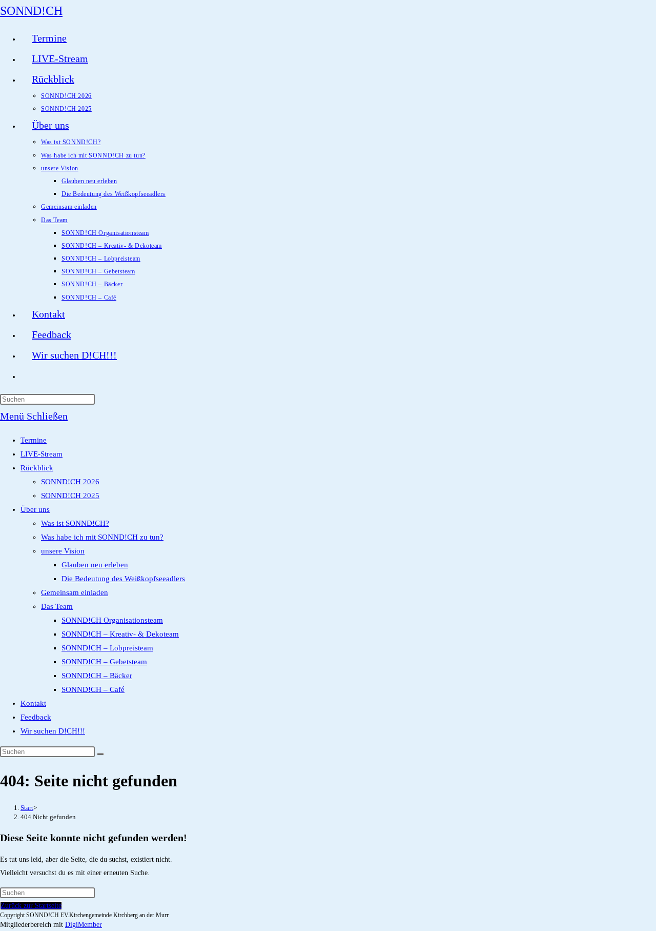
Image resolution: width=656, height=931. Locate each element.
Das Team (57, 606)
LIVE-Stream (41, 454)
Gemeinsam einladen (74, 592)
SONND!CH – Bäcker (96, 675)
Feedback (35, 717)
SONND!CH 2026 (70, 482)
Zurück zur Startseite (31, 905)
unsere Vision (63, 551)
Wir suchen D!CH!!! (52, 731)
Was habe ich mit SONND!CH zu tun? (102, 537)
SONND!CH (31, 10)
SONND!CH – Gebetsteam (104, 662)
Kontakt (33, 703)
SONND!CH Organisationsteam (112, 620)
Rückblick (36, 468)
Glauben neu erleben (94, 565)
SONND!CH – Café (93, 689)
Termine (33, 440)
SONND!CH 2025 (70, 495)
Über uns (35, 509)
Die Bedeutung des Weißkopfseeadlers (123, 579)
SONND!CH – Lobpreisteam (107, 648)
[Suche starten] (100, 754)
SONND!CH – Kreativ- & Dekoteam (120, 634)
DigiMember (83, 924)
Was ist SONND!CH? (75, 523)
